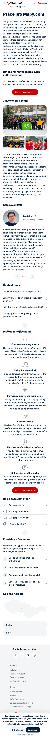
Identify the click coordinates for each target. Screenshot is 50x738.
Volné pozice (15, 670)
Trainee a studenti (17, 674)
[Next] (32, 276)
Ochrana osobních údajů (20, 706)
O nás (12, 687)
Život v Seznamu (17, 677)
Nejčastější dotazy (18, 681)
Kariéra (11, 6)
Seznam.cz (42, 3)
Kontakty (14, 695)
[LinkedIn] (21, 655)
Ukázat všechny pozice (25, 92)
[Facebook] (15, 655)
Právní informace (17, 699)
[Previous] (17, 276)
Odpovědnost (16, 692)
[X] (28, 655)
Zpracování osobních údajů (21, 703)
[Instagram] (34, 655)
